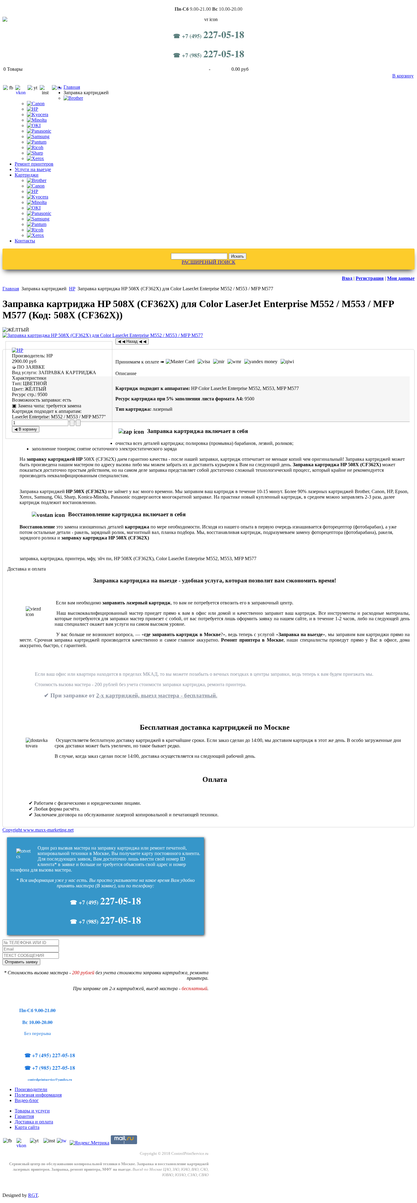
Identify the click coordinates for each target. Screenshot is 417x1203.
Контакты (25, 240)
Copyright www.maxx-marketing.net (38, 829)
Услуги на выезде (33, 169)
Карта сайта (27, 1127)
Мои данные (401, 278)
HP (72, 288)
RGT (33, 1195)
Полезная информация (38, 1094)
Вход (347, 278)
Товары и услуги (32, 1110)
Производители (31, 1089)
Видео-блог (27, 1100)
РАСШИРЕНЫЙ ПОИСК (208, 262)
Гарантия (24, 1116)
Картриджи (26, 174)
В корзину (403, 75)
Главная (71, 87)
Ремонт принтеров (34, 163)
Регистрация (370, 278)
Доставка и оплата (34, 1121)
